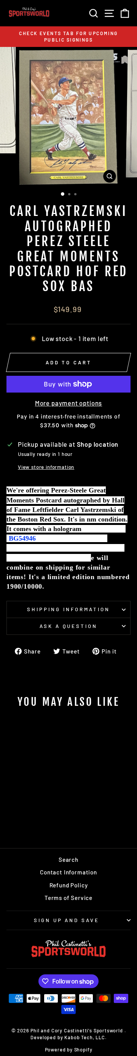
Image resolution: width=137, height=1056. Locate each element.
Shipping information (68, 609)
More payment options (68, 403)
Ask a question (69, 626)
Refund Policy (68, 885)
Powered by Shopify (68, 1049)
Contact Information (68, 872)
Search (68, 859)
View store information (46, 467)
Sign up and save (67, 920)
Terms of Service (68, 897)
